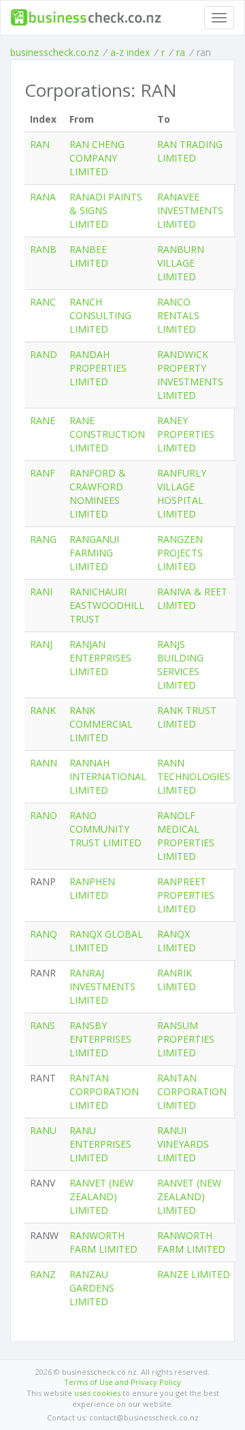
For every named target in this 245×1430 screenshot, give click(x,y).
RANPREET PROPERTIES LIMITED (185, 895)
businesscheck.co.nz (54, 52)
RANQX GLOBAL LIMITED (106, 940)
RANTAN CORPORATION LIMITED (104, 1091)
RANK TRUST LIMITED (186, 717)
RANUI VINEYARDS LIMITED (183, 1144)
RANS (42, 1025)
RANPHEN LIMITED (92, 888)
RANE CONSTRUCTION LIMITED (107, 434)
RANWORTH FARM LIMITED (103, 1242)
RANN (43, 762)
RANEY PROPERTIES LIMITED (185, 434)
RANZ (43, 1274)
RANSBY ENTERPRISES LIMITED (100, 1039)
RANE (42, 420)
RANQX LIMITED (176, 940)
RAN (40, 144)
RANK (43, 710)
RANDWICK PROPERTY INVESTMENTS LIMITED (190, 375)
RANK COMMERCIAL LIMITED (101, 724)
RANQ (43, 933)
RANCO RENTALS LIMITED (178, 315)
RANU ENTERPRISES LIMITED (100, 1144)
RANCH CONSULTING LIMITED (100, 315)
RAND (43, 354)
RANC (43, 301)
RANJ (41, 644)
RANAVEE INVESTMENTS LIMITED (190, 210)
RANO (43, 815)
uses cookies (97, 1393)
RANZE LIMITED (193, 1274)
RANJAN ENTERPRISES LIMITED (100, 658)
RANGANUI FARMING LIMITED (94, 553)
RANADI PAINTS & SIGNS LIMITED (105, 210)
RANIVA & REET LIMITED (192, 598)
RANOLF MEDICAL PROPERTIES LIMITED (185, 836)
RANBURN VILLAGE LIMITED (180, 263)
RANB (43, 249)
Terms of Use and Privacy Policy (122, 1382)
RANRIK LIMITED (176, 979)
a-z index (130, 52)
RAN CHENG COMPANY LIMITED (97, 158)
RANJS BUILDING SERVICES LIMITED (180, 664)
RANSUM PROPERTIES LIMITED (185, 1039)
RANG (43, 539)
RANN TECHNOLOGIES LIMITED (193, 776)
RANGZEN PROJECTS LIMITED (180, 553)
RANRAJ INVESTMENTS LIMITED (102, 986)
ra (180, 52)
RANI (41, 591)
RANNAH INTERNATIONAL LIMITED (107, 776)
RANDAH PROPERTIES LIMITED (98, 368)
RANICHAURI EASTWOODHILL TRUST (106, 605)
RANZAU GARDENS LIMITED (91, 1288)
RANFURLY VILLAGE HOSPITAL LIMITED (181, 493)
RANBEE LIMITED (88, 256)
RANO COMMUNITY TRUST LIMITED (105, 829)
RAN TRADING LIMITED (190, 151)
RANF (42, 472)
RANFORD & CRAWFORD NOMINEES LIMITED (97, 493)
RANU (43, 1130)
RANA (43, 196)
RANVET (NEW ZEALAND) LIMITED (101, 1196)
